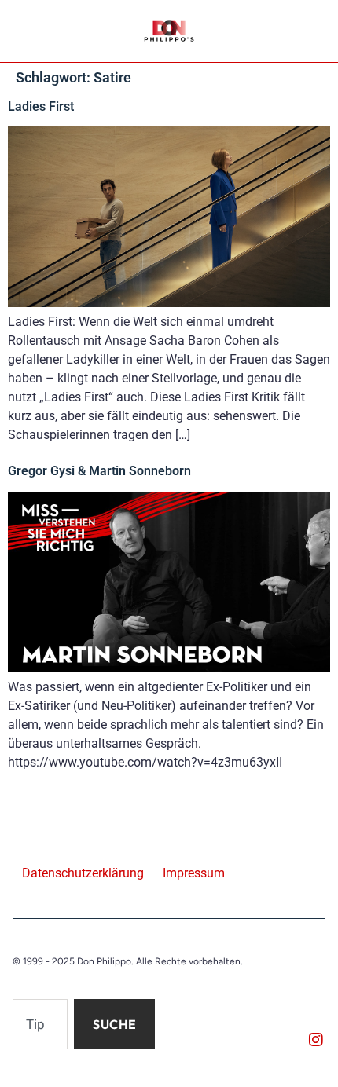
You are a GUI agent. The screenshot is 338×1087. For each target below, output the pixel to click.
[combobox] (40, 1024)
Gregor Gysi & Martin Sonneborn (99, 470)
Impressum (194, 873)
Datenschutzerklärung (83, 873)
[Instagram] (316, 1039)
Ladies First (41, 106)
